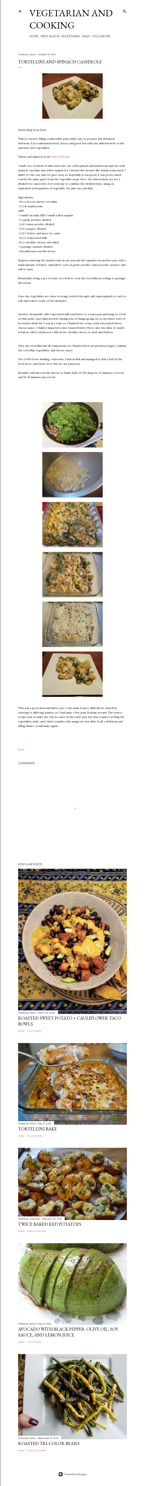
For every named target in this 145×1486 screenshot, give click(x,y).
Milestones (71, 36)
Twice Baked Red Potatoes (49, 1224)
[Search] (124, 10)
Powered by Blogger (75, 1474)
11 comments (34, 1341)
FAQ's (86, 36)
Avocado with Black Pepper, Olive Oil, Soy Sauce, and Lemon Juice (68, 1332)
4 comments (34, 1030)
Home (34, 36)
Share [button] (21, 749)
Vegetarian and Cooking (71, 19)
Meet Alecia (50, 36)
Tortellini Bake (37, 1129)
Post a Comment (36, 1231)
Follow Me (101, 36)
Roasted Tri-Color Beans (48, 1443)
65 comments (34, 1135)
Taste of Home (60, 156)
